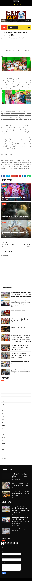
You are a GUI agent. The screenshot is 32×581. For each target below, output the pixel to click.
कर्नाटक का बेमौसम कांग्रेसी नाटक (20, 529)
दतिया (3, 407)
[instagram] (18, 4)
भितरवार (3, 425)
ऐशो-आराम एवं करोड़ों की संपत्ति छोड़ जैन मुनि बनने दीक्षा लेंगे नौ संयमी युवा (20, 320)
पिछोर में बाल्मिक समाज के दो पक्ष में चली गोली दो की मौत (16, 216)
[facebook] (12, 4)
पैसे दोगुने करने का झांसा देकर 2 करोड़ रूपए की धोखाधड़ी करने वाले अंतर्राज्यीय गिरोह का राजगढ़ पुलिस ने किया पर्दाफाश (21, 295)
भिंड (2, 422)
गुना (2, 398)
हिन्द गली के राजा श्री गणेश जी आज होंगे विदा (13, 198)
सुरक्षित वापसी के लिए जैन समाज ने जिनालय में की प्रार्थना (14, 233)
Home (3, 27)
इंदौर (3, 383)
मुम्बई (3, 431)
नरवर (3, 416)
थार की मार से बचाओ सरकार (18, 311)
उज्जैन (3, 386)
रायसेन (3, 437)
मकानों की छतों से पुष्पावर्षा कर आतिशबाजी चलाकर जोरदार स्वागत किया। (20, 476)
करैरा (3, 389)
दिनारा (3, 410)
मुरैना (3, 434)
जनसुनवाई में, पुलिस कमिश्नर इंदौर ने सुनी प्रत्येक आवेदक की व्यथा (21, 484)
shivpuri (4, 459)
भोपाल (3, 428)
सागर (3, 449)
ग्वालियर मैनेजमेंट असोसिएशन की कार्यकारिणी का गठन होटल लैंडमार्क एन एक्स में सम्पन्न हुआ (20, 347)
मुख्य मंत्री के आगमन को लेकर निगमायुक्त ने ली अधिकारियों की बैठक (20, 371)
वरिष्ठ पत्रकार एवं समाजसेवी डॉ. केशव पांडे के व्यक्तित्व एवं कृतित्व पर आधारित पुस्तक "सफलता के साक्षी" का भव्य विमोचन (21, 304)
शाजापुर (3, 440)
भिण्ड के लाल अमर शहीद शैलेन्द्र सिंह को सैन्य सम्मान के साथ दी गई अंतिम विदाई (20, 493)
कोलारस (3, 392)
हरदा (3, 455)
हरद (3, 452)
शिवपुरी (22, 38)
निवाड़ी (3, 419)
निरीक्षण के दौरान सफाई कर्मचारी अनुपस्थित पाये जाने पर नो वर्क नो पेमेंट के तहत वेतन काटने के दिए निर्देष (21, 355)
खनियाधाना (4, 395)
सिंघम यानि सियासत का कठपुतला (19, 327)
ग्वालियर (3, 401)
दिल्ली (3, 413)
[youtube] (20, 4)
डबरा (3, 404)
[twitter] (15, 4)
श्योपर (3, 446)
